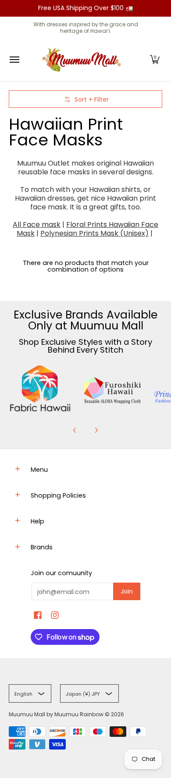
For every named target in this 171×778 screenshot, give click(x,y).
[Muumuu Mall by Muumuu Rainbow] (83, 60)
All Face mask (37, 224)
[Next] (96, 430)
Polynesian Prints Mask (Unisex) (94, 233)
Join (127, 591)
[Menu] (14, 60)
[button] (154, 60)
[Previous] (75, 430)
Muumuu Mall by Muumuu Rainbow (56, 714)
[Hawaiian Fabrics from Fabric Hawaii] (40, 388)
